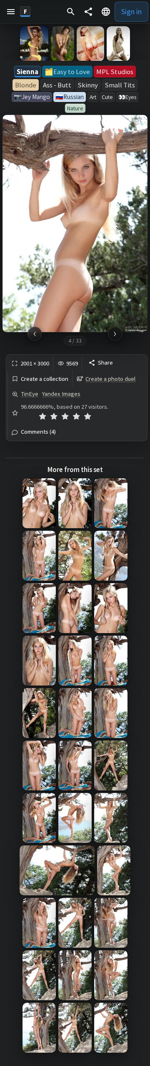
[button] (10, 11)
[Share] (88, 11)
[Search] (71, 11)
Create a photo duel (110, 379)
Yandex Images (61, 394)
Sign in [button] (131, 11)
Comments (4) (38, 431)
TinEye (29, 394)
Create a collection (44, 379)
